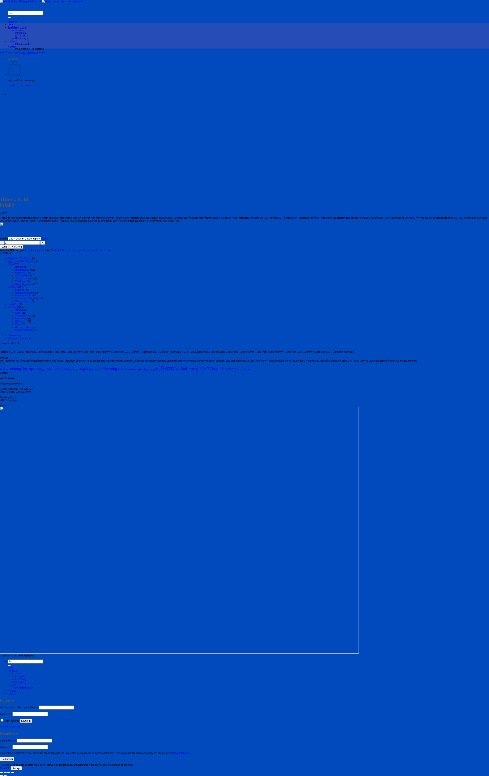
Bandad (19, 266)
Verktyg (19, 309)
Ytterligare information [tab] (20, 338)
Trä (203, 368)
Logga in (26, 720)
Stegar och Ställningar (19, 258)
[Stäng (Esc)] (12, 772)
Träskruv (20, 281)
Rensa (44, 238)
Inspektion (69, 250)
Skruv (11, 264)
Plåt (158, 369)
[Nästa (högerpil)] (5, 775)
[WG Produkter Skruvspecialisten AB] (41, 1)
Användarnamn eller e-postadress (19, 707)
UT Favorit (20, 321)
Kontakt (12, 46)
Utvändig (229, 369)
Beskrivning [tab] (14, 335)
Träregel (214, 368)
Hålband (19, 289)
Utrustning (18, 52)
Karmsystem (22, 301)
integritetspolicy (180, 753)
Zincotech (243, 369)
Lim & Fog (13, 304)
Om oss (12, 41)
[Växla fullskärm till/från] (5, 772)
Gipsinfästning (23, 295)
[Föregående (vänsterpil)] (1, 775)
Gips (83, 369)
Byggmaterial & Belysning (21, 261)
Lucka (99, 250)
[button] (12, 21)
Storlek (4, 238)
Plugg (152, 369)
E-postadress (8, 740)
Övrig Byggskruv (24, 284)
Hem (10, 24)
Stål (184, 369)
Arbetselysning (23, 315)
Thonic (108, 250)
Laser (18, 312)
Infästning (13, 287)
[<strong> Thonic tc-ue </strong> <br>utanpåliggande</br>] (17, 94)
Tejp (17, 324)
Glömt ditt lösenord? (11, 726)
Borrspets (30, 368)
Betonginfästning (24, 292)
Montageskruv (23, 275)
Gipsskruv (20, 272)
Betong (15, 369)
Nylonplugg (143, 369)
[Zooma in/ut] (1, 772)
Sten (177, 369)
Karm (120, 369)
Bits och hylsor (23, 327)
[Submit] (9, 17)
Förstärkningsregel (68, 369)
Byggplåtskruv (23, 269)
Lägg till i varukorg (12, 246)
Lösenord (6, 714)
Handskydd (21, 318)
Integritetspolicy (24, 687)
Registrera (7, 758)
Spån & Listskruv (24, 278)
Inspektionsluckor (35, 52)
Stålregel (193, 369)
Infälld (58, 250)
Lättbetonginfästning (26, 298)
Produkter (13, 27)
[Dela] (8, 772)
